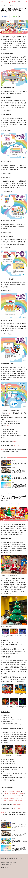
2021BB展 (6, 449)
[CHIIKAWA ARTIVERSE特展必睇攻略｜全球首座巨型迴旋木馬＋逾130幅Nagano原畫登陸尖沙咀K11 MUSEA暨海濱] (6, 485)
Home (2, 5)
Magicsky (9, 413)
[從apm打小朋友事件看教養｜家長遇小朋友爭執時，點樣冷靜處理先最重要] (6, 463)
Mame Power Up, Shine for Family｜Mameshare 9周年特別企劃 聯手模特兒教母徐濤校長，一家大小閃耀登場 (19, 470)
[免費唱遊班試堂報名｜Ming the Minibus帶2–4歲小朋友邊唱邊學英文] (6, 478)
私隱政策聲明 (4, 867)
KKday (9, 425)
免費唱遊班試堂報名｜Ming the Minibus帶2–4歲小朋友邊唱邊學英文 (19, 478)
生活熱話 (13, 460)
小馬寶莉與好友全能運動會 (21, 449)
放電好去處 (8, 451)
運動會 (17, 451)
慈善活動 (3, 451)
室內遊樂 (11, 5)
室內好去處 (14, 449)
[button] (26, 2)
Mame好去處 (6, 5)
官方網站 (14, 441)
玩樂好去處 (12, 451)
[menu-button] (2, 2)
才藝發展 (13, 467)
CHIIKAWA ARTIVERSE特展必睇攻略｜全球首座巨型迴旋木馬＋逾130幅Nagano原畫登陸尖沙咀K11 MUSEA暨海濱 (19, 486)
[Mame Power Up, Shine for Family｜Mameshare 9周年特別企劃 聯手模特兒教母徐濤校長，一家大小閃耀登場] (6, 470)
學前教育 (13, 475)
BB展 (10, 449)
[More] (19, 16)
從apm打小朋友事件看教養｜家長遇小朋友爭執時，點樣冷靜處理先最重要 (19, 463)
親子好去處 (17, 445)
